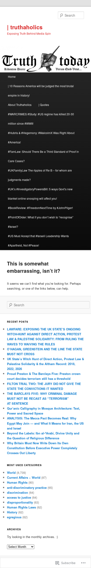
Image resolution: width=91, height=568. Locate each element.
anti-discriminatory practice (27, 487)
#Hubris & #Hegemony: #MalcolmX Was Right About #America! (41, 137)
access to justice (19, 497)
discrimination (17, 492)
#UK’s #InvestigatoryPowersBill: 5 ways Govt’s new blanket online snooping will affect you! (40, 193)
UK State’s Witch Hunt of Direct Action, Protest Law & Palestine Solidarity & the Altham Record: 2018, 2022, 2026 (45, 364)
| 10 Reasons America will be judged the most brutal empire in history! (41, 90)
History (12, 512)
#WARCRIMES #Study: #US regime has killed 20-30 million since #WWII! (41, 118)
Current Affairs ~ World (23, 477)
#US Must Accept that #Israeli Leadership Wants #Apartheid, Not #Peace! (38, 240)
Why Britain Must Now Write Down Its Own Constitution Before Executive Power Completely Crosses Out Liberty (42, 448)
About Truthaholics (20, 105)
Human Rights (17, 482)
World (11, 472)
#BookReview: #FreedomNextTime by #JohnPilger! (40, 208)
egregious (14, 517)
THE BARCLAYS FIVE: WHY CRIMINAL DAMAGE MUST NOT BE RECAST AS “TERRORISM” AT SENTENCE (42, 398)
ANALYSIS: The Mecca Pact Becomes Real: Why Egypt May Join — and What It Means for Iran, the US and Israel (45, 423)
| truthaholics (24, 27)
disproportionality (20, 502)
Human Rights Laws (21, 507)
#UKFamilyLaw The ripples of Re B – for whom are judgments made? (40, 175)
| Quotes (43, 105)
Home (12, 76)
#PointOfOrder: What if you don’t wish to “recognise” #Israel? (40, 221)
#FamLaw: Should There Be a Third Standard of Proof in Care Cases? (43, 156)
